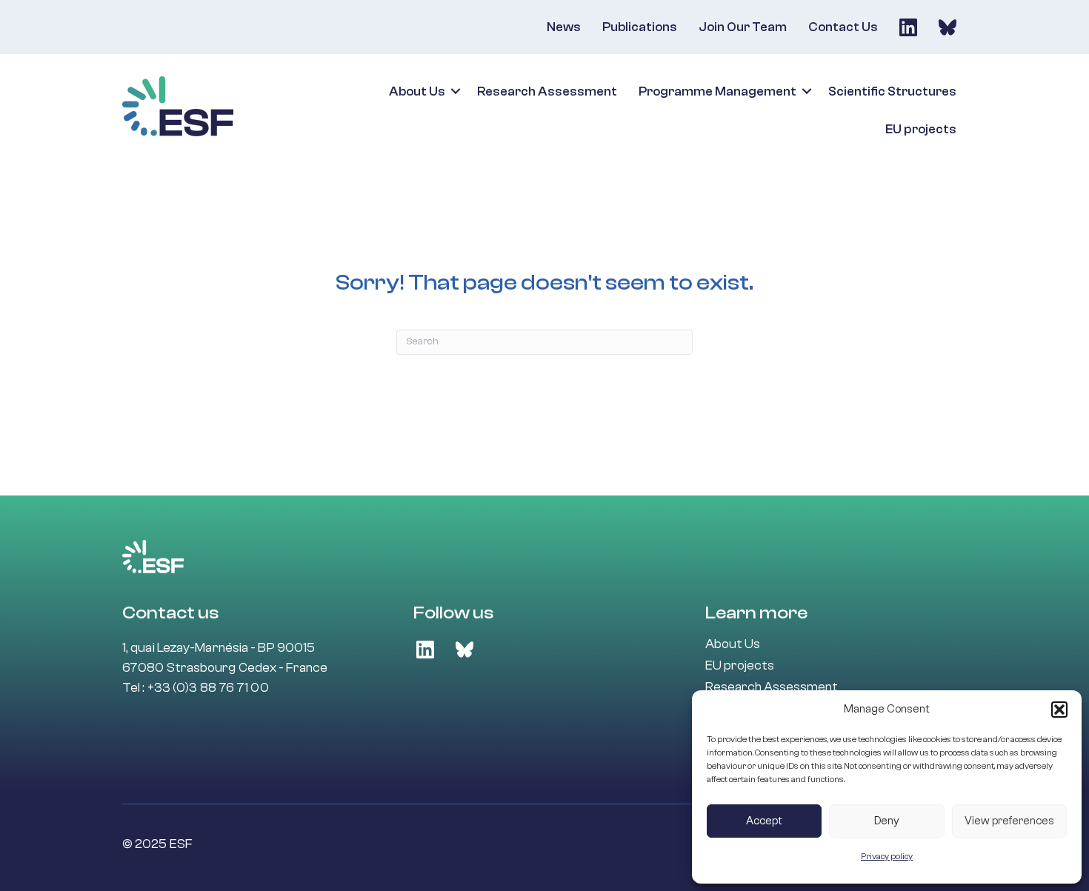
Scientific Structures (892, 91)
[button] (1059, 709)
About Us (417, 91)
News (564, 27)
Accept (764, 821)
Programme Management (717, 91)
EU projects (920, 129)
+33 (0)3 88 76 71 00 (208, 687)
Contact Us (843, 27)
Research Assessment (547, 91)
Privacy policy (887, 856)
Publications (639, 27)
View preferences (1009, 821)
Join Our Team (743, 27)
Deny (886, 821)
